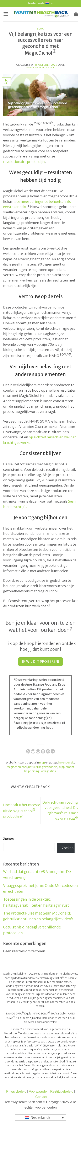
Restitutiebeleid (62, 1091)
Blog (40, 28)
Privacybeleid (16, 1091)
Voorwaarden (39, 1091)
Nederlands (36, 3)
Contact (41, 1097)
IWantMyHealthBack (40, 67)
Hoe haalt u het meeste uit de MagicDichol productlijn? (21, 810)
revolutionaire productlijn (24, 162)
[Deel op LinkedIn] (53, 751)
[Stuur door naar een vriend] (43, 751)
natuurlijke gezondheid (42, 766)
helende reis (66, 762)
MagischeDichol (17, 766)
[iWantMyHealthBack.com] (41, 14)
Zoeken (8, 839)
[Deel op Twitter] (38, 751)
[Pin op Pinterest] (48, 751)
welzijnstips (48, 771)
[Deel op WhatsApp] (28, 751)
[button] (6, 14)
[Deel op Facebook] (33, 751)
